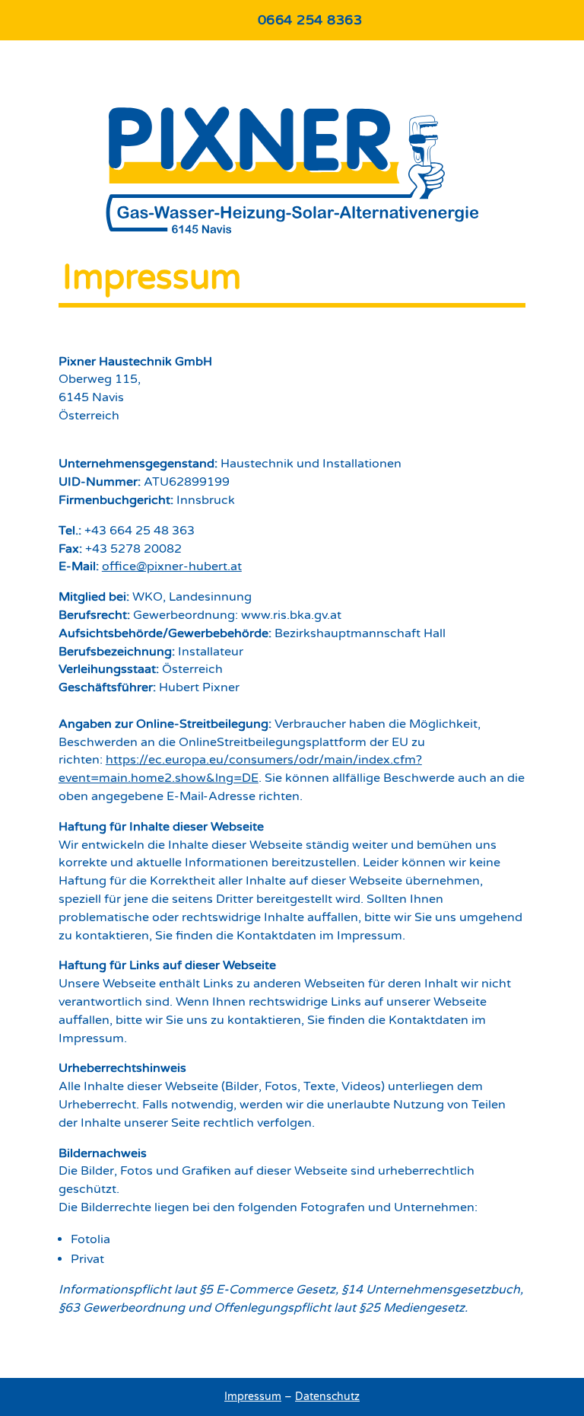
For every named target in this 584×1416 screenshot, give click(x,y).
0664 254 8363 (310, 19)
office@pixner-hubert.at (172, 566)
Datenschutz (327, 1396)
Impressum (252, 1396)
